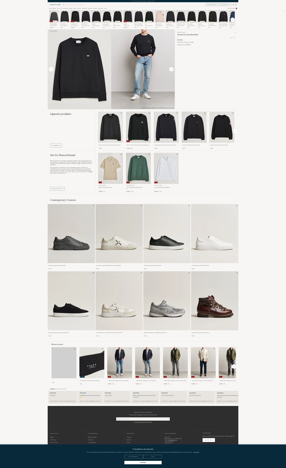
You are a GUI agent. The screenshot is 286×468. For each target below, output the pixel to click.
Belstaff (200, 24)
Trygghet (52, 437)
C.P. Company (190, 24)
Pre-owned (100, 8)
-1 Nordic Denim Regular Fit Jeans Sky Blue (146, 380)
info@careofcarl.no (172, 440)
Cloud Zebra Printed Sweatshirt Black (74, 25)
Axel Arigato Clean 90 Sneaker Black (152, 265)
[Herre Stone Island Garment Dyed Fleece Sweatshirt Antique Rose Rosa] (160, 16)
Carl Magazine (231, 8)
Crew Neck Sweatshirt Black (95, 25)
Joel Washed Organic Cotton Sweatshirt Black (54, 25)
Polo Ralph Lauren (181, 24)
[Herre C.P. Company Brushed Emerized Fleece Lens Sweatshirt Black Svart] (213, 16)
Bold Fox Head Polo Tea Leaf (105, 187)
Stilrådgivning (224, 4)
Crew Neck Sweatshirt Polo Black (180, 25)
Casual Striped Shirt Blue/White (162, 187)
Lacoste (94, 24)
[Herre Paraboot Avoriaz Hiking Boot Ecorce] (214, 300)
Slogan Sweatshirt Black (223, 25)
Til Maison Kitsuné (56, 188)
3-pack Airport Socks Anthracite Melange (89, 380)
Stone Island (63, 24)
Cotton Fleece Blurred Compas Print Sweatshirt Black (170, 25)
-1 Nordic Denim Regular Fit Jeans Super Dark (202, 380)
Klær (58, 8)
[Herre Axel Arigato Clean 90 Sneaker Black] (167, 233)
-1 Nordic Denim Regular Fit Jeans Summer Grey (175, 380)
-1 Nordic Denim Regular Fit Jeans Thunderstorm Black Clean (230, 380)
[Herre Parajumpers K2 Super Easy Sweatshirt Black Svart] (86, 16)
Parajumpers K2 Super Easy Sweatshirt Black (165, 145)
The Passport (53, 440)
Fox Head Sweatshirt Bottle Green (135, 187)
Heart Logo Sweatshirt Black (148, 25)
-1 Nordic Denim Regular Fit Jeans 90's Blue (118, 380)
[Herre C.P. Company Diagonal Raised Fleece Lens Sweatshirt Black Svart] (192, 16)
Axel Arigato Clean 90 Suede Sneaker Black (58, 332)
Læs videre (196, 452)
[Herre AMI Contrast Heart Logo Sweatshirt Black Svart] (118, 16)
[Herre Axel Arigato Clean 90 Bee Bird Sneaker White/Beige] (119, 233)
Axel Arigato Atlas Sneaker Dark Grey (57, 265)
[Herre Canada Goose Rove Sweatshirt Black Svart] (107, 16)
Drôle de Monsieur (138, 24)
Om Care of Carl (54, 442)
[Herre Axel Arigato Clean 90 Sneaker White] (214, 233)
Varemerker (84, 8)
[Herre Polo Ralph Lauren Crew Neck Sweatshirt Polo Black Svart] (181, 16)
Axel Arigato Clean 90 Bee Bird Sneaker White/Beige (108, 265)
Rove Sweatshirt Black (106, 25)
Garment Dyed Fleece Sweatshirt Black (63, 25)
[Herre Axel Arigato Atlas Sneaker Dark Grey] (71, 233)
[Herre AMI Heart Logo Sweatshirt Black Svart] (149, 16)
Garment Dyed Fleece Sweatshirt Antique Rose (160, 25)
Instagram (128, 437)
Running (95, 8)
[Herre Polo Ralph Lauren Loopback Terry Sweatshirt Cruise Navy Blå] (234, 16)
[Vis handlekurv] (236, 4)
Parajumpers (84, 24)
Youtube (128, 442)
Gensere (55, 31)
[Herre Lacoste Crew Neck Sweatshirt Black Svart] (96, 16)
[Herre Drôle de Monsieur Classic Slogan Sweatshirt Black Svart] (139, 16)
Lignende (60, 113)
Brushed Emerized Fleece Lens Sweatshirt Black (212, 25)
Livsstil (79, 8)
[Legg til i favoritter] (121, 113)
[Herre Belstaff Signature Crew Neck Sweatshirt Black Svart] (202, 16)
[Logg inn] (230, 5)
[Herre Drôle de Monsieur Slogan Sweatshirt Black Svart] (223, 16)
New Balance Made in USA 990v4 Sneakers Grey (155, 332)
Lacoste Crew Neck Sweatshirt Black (191, 145)
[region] (143, 397)
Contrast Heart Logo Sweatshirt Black (116, 25)
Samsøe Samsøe (53, 24)
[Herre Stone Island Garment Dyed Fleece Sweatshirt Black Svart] (65, 16)
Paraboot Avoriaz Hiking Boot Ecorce (200, 332)
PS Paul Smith (74, 24)
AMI (114, 24)
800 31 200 (171, 441)
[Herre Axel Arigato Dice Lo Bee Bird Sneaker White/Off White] (119, 300)
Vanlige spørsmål (92, 442)
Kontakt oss (91, 440)
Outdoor (90, 8)
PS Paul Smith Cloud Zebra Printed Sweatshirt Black (138, 145)
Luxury (105, 8)
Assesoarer (65, 8)
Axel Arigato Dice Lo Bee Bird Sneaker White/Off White (109, 332)
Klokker (70, 8)
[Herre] (64, 362)
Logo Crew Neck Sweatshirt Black (126, 25)
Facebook (128, 440)
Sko (61, 8)
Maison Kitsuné (181, 32)
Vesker (74, 8)
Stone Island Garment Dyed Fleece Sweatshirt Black (109, 145)
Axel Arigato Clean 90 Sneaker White (200, 265)
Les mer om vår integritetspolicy (143, 422)
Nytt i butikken (52, 8)
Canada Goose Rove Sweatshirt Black (219, 145)
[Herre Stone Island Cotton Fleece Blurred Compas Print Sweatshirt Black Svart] (170, 16)
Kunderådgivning (211, 4)
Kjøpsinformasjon (92, 437)
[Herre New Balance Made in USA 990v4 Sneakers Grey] (167, 300)
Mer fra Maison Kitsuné (62, 155)
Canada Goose (106, 24)
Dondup (125, 24)
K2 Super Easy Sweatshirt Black (85, 25)
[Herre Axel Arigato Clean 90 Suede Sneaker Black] (71, 300)
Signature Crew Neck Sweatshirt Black (201, 25)
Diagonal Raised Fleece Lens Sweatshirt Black (191, 25)
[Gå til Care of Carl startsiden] (55, 4)
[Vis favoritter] (233, 4)
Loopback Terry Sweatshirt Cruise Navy (233, 25)
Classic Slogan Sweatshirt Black (138, 25)
